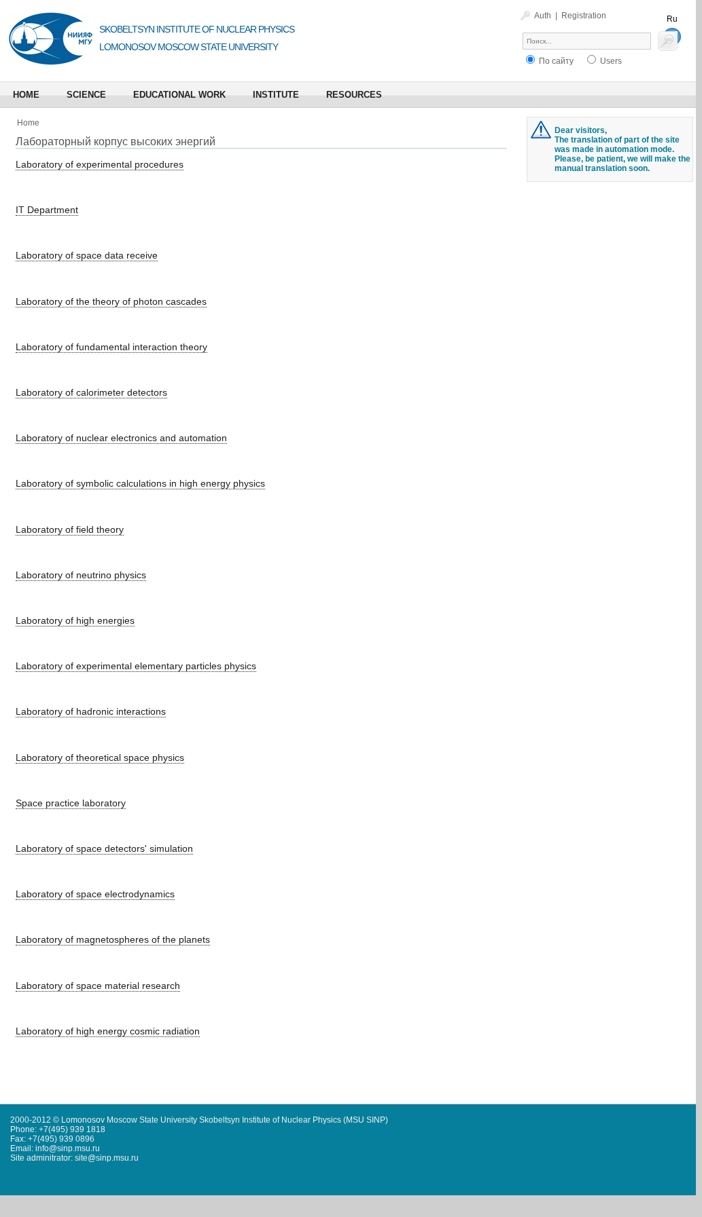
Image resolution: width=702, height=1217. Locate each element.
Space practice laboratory (71, 803)
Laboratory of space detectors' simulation (104, 848)
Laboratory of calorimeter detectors (91, 392)
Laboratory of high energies (75, 620)
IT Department (47, 209)
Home (28, 123)
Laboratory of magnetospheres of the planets (113, 939)
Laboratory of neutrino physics (81, 574)
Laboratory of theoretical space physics (100, 757)
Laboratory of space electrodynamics (95, 893)
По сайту (555, 61)
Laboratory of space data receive (87, 255)
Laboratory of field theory (70, 529)
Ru (672, 19)
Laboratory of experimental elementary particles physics (136, 665)
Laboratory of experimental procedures (99, 164)
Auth (542, 15)
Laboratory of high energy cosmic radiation (108, 1031)
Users (610, 61)
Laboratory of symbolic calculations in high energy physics (140, 483)
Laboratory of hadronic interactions (91, 711)
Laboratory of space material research (98, 985)
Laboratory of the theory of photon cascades (111, 301)
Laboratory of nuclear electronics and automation (121, 437)
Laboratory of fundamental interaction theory (111, 346)
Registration (583, 15)
